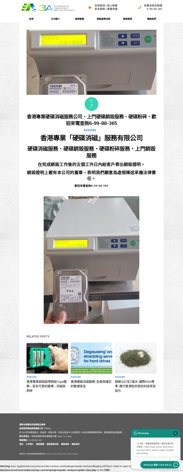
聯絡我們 (151, 18)
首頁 (31, 18)
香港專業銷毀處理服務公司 (36, 454)
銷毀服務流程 (103, 18)
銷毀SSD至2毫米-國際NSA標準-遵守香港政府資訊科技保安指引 (135, 386)
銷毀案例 (127, 18)
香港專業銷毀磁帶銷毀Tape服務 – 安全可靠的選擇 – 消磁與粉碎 (47, 386)
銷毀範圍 (79, 18)
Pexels (75, 454)
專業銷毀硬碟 (90, 130)
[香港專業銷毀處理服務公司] (48, 11)
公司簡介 (55, 18)
